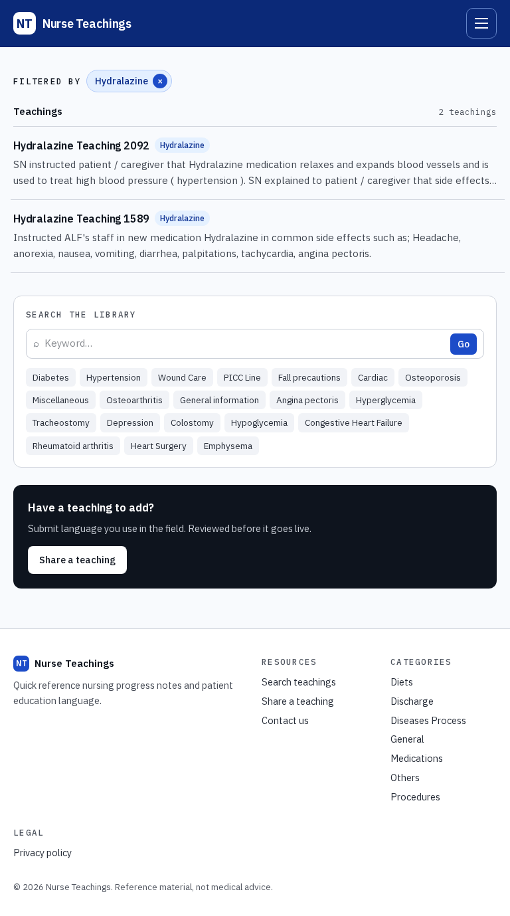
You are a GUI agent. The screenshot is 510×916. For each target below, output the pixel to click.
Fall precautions (309, 377)
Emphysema (228, 446)
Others (405, 777)
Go (463, 344)
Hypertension (113, 377)
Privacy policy (42, 852)
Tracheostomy (61, 422)
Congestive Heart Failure (353, 422)
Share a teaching (77, 559)
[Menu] (481, 23)
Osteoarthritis (134, 400)
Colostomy (192, 422)
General (407, 739)
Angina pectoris (307, 400)
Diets (401, 682)
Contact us (285, 720)
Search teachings (299, 682)
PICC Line (242, 377)
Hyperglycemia (386, 400)
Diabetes (51, 377)
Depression (130, 422)
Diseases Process (428, 720)
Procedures (415, 796)
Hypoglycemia (259, 422)
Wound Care (182, 377)
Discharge (412, 701)
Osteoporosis (433, 377)
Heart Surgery (159, 446)
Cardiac (373, 377)
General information (219, 400)
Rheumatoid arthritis (73, 446)
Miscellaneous (61, 400)
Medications (416, 758)
